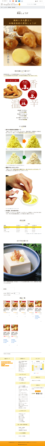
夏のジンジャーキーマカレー (23, 403)
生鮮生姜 (9, 7)
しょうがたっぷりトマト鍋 (23, 389)
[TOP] (12, 4)
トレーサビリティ (21, 428)
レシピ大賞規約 (22, 433)
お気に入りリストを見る (36, 380)
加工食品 (9, 361)
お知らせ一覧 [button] (38, 391)
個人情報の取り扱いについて (13, 442)
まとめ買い (3, 364)
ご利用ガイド (22, 358)
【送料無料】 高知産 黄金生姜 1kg (14, 309)
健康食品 (2, 363)
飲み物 (9, 363)
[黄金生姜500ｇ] (6, 303)
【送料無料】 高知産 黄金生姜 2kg (22, 309)
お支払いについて (21, 367)
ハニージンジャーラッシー (23, 392)
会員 (37, 1)
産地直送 (20, 427)
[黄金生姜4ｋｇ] (30, 303)
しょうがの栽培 (21, 420)
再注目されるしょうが (22, 413)
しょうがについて (22, 410)
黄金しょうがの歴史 (22, 417)
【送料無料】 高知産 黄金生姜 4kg (30, 309)
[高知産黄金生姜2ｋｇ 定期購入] (6, 327)
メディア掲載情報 (21, 380)
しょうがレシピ (22, 382)
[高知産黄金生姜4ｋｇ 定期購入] (38, 303)
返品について (21, 370)
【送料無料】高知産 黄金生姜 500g (6, 309)
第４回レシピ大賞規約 (22, 436)
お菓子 (6, 363)
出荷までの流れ (21, 419)
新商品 (2, 361)
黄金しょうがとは (21, 416)
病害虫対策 (25, 430)
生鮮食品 (5, 361)
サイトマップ (34, 442)
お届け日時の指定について (23, 366)
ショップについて (22, 374)
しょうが (5, 7)
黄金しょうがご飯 (21, 404)
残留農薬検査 (21, 430)
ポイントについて (21, 371)
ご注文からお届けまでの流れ (23, 363)
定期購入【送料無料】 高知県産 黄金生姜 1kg (15, 333)
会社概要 (20, 377)
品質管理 (23, 427)
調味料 (11, 363)
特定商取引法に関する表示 (22, 442)
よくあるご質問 (21, 378)
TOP (1, 7)
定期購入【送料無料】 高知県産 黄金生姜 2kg (7, 333)
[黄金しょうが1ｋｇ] (14, 303)
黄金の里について (29, 442)
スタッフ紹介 (24, 377)
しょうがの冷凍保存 (22, 421)
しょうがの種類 (21, 415)
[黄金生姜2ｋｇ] (22, 303)
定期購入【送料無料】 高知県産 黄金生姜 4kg (38, 309)
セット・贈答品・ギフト (5, 365)
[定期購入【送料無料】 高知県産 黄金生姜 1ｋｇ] (14, 327)
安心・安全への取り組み (22, 424)
